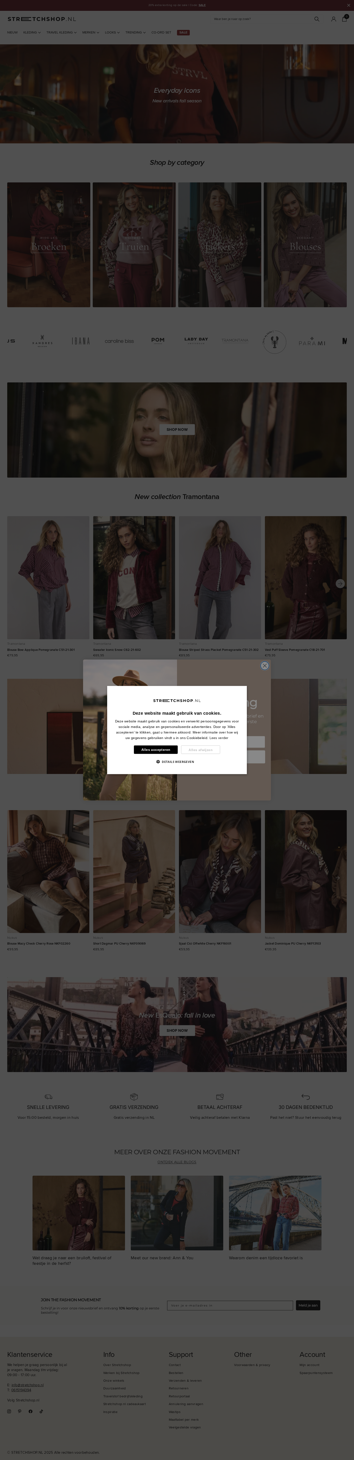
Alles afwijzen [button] (201, 750)
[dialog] (177, 730)
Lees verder (219, 738)
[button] (177, 762)
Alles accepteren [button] (155, 750)
